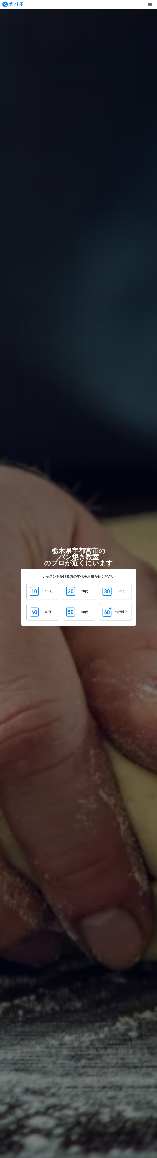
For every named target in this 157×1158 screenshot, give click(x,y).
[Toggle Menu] (149, 4)
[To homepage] (13, 4)
